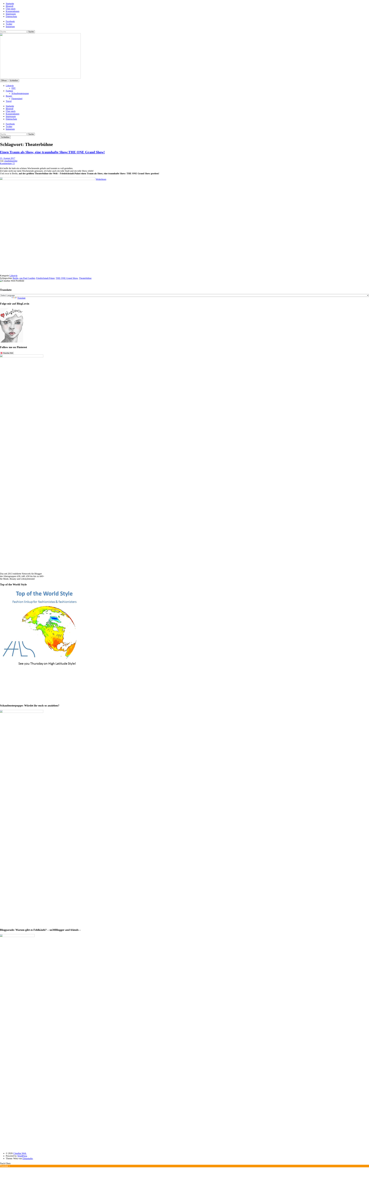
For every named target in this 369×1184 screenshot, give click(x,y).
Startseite (10, 3)
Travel (9, 101)
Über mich (10, 8)
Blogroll (9, 6)
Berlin (15, 278)
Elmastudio (27, 1158)
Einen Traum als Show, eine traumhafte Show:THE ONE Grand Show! (52, 152)
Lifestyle (10, 85)
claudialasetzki (10, 161)
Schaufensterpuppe (20, 93)
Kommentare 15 (7, 163)
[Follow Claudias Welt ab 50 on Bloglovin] (11, 342)
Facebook (10, 21)
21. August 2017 (7, 158)
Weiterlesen (101, 179)
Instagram (10, 26)
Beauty (9, 96)
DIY (14, 88)
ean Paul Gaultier (27, 278)
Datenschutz (11, 16)
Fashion (9, 91)
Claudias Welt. (20, 1153)
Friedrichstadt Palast (45, 278)
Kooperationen (12, 11)
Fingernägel (17, 98)
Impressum (11, 14)
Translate (21, 298)
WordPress (22, 1156)
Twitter (9, 24)
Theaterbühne (85, 278)
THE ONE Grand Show (67, 278)
